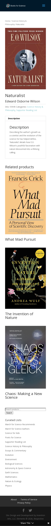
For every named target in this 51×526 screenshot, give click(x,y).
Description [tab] (14, 118)
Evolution (9, 455)
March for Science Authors (17, 428)
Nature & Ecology (13, 481)
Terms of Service (29, 499)
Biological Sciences (14, 463)
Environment (11, 459)
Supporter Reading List (26, 110)
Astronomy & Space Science (18, 468)
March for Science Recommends (20, 424)
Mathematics (11, 477)
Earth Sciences (11, 472)
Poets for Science (13, 437)
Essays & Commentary (15, 450)
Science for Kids (12, 433)
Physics (8, 485)
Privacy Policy (24, 502)
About (14, 499)
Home (7, 21)
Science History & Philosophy (18, 446)
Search (9, 413)
